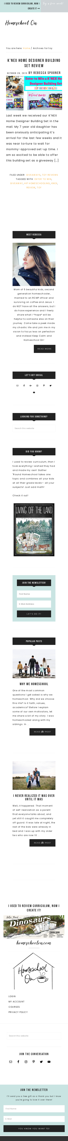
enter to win (43, 179)
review (31, 187)
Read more (44, 349)
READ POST (42, 732)
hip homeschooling (37, 183)
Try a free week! (53, 3)
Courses (14, 1006)
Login (12, 996)
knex (54, 183)
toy (39, 187)
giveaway (16, 183)
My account (17, 1001)
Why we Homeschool (34, 684)
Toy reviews (50, 174)
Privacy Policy (18, 1012)
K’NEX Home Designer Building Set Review (33, 63)
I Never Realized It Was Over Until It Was (34, 797)
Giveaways (33, 174)
